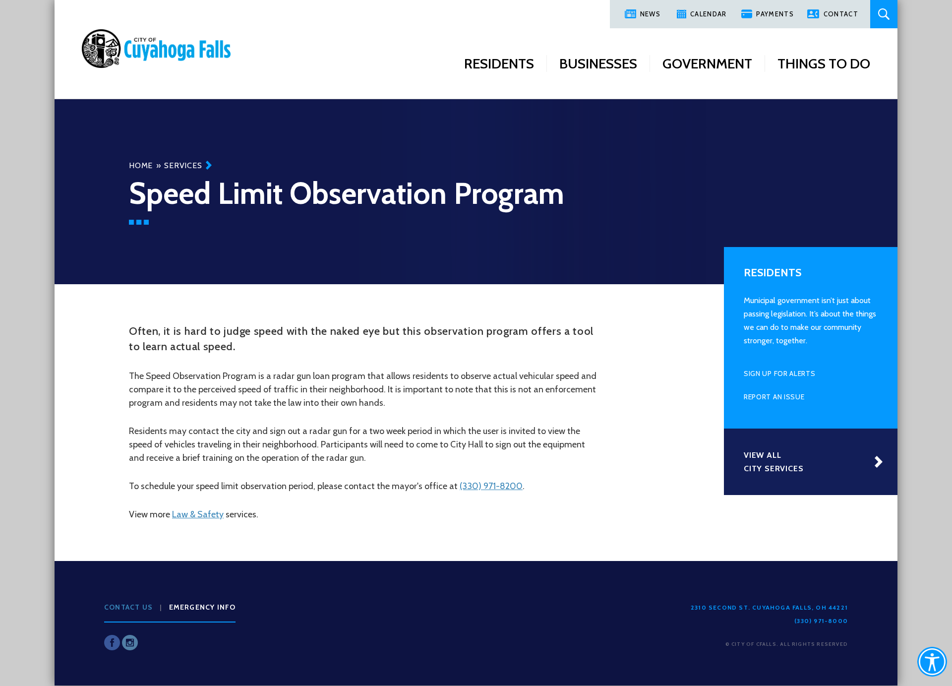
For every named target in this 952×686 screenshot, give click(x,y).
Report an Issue (774, 396)
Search (883, 14)
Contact (841, 14)
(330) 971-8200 (491, 486)
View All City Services (773, 461)
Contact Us (128, 607)
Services (183, 165)
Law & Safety (198, 514)
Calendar (708, 14)
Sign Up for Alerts (780, 373)
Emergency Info (202, 607)
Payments (774, 14)
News (650, 14)
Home (141, 165)
